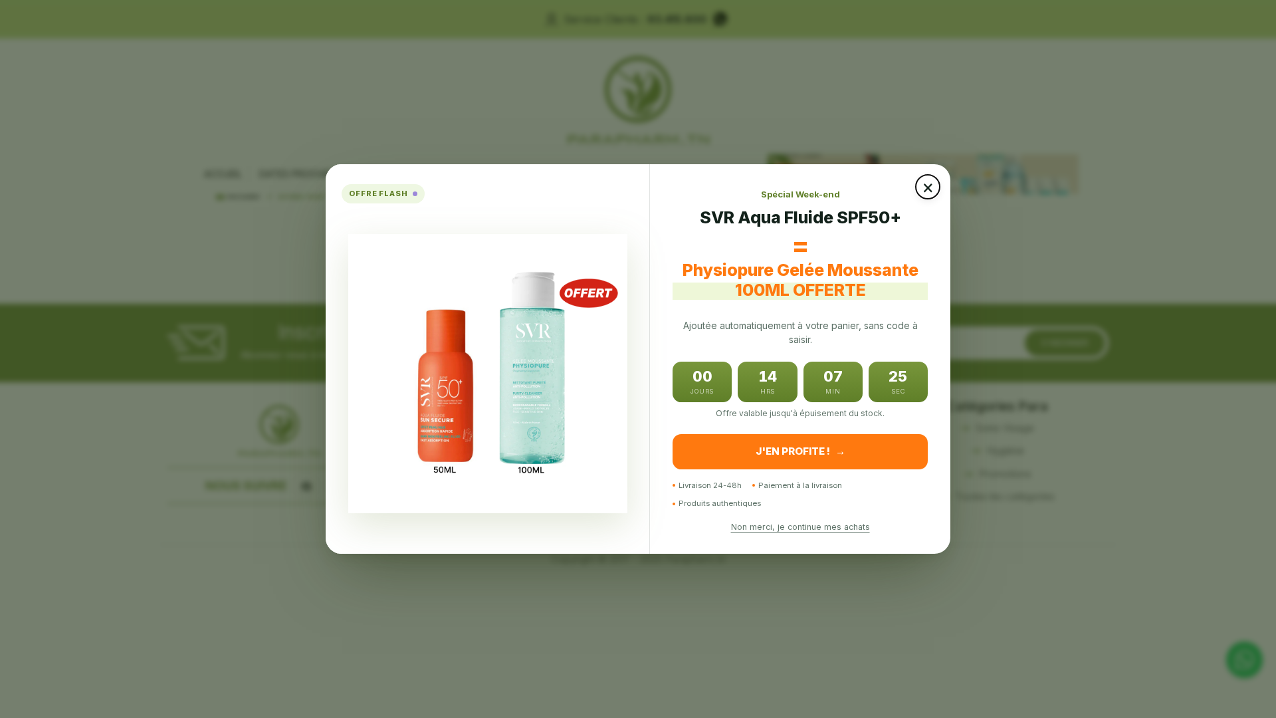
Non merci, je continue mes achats (800, 527)
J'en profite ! (800, 451)
